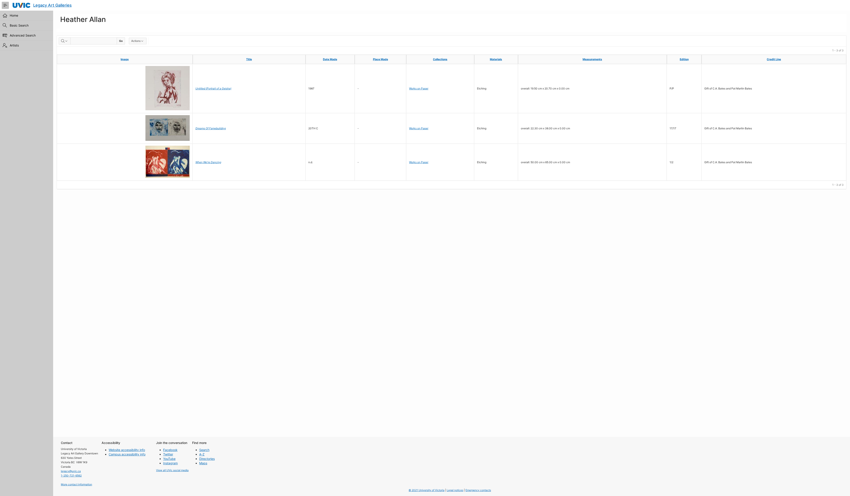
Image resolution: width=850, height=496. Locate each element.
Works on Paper (418, 88)
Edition (684, 59)
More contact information (76, 484)
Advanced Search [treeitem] (23, 35)
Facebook (170, 450)
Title (249, 59)
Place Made (380, 59)
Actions (136, 41)
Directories (207, 459)
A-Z (202, 454)
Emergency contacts (478, 490)
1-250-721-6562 (71, 475)
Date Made (330, 59)
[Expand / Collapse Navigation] (5, 5)
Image (125, 59)
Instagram (170, 463)
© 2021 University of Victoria (426, 490)
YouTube (169, 459)
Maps (203, 463)
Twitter (168, 454)
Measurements (592, 59)
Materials (496, 59)
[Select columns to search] (65, 41)
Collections (440, 59)
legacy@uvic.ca (71, 471)
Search (204, 450)
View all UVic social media (172, 470)
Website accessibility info (127, 450)
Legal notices (455, 490)
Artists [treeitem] (14, 45)
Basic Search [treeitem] (19, 25)
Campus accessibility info (127, 454)
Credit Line (774, 59)
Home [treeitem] (14, 15)
